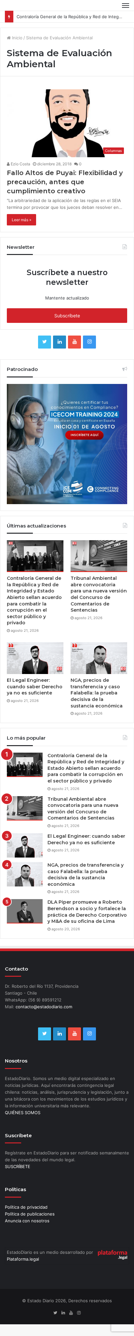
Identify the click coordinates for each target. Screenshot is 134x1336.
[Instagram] (89, 354)
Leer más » (21, 231)
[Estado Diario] (27, 11)
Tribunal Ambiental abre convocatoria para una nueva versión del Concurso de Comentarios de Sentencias (99, 606)
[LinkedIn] (59, 354)
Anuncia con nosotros (27, 1232)
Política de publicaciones (30, 1225)
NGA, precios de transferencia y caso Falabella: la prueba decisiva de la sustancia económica (97, 704)
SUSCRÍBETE (17, 1178)
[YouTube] (74, 354)
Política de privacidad (26, 1218)
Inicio (16, 49)
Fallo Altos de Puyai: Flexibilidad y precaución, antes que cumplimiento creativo (65, 194)
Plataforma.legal (23, 1270)
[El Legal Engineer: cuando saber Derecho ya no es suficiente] (35, 670)
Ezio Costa (20, 175)
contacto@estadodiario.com (44, 1018)
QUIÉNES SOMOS (22, 1124)
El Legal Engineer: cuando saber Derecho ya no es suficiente (34, 698)
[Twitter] (44, 354)
